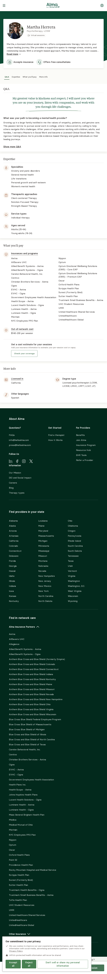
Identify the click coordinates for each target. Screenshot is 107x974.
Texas (71, 560)
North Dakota (45, 601)
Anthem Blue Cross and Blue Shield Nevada (31, 694)
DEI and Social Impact (20, 477)
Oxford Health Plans (19, 854)
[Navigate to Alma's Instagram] (23, 462)
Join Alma (81, 440)
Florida (12, 560)
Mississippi (43, 550)
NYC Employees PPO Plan (22, 834)
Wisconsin (73, 596)
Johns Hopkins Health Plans (23, 794)
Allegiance (14, 644)
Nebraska (43, 565)
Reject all (29, 964)
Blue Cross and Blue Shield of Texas (27, 744)
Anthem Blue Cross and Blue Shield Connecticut (34, 669)
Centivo (13, 754)
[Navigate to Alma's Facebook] (17, 462)
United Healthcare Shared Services (27, 915)
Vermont (72, 571)
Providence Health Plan (21, 864)
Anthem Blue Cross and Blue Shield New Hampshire (35, 699)
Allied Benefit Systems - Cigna (24, 654)
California (13, 540)
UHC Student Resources (21, 905)
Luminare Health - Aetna (21, 804)
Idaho (11, 576)
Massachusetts (46, 535)
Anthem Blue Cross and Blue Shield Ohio (30, 704)
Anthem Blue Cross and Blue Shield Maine (30, 684)
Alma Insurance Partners (22, 626)
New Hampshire (46, 576)
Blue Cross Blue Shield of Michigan (27, 729)
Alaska (12, 525)
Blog (11, 487)
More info (43, 76)
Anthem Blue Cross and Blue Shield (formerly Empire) (37, 659)
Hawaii (12, 571)
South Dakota (75, 550)
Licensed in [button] (17, 378)
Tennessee (73, 555)
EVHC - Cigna (16, 774)
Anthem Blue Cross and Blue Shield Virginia (31, 709)
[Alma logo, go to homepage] (53, 6)
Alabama (13, 520)
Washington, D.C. (76, 586)
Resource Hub (83, 450)
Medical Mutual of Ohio (21, 824)
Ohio (70, 520)
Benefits (80, 435)
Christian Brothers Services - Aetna (27, 759)
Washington (74, 581)
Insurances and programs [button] (24, 253)
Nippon (12, 839)
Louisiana (42, 520)
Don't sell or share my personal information (63, 964)
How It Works (55, 440)
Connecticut (15, 550)
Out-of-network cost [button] (22, 329)
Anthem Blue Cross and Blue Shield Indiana (31, 674)
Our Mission (15, 472)
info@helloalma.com (19, 440)
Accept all (13, 964)
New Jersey (44, 581)
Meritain (13, 829)
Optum (12, 844)
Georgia (13, 565)
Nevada (42, 571)
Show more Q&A (12, 146)
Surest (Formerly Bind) (21, 880)
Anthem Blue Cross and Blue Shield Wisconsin (32, 714)
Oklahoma (73, 525)
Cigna (11, 764)
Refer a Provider (84, 460)
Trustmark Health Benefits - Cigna (26, 890)
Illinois (12, 581)
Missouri (42, 555)
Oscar (12, 849)
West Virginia (74, 591)
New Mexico (44, 586)
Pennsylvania (74, 535)
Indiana (12, 586)
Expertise (16, 76)
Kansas (12, 596)
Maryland (43, 530)
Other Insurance (17, 934)
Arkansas (13, 535)
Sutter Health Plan (18, 885)
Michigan (42, 540)
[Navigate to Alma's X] (31, 462)
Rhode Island (74, 540)
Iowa (11, 591)
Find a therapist (56, 435)
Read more (12, 54)
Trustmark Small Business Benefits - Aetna (31, 895)
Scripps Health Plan (19, 875)
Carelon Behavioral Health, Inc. (24, 749)
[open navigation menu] (4, 5)
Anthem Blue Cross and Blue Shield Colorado (32, 664)
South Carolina (75, 545)
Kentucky (14, 601)
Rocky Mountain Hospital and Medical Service (32, 869)
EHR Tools (81, 455)
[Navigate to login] (102, 6)
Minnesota (43, 545)
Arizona (13, 530)
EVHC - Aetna (16, 769)
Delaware (13, 555)
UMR (11, 910)
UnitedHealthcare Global (21, 925)
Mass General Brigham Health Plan (26, 814)
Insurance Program (86, 445)
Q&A (7, 76)
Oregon (71, 530)
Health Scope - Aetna (20, 789)
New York (43, 591)
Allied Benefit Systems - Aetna (25, 649)
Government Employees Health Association (31, 779)
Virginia (71, 576)
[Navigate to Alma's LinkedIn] (10, 462)
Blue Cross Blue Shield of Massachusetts (30, 724)
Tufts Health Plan (18, 900)
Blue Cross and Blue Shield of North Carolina (32, 739)
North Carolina (45, 596)
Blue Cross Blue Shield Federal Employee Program (35, 719)
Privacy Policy (16, 951)
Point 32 (13, 859)
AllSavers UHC (16, 639)
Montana (42, 560)
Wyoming (72, 601)
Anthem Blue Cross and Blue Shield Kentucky (32, 679)
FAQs (12, 435)
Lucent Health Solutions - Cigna (25, 799)
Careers (13, 482)
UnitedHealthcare (18, 920)
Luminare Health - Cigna (21, 809)
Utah (70, 565)
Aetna (12, 634)
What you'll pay (30, 76)
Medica (12, 819)
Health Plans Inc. (17, 784)
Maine (41, 525)
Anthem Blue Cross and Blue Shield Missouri (31, 689)
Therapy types (16, 492)
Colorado (13, 545)
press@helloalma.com (20, 445)
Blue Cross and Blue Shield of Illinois (27, 734)
